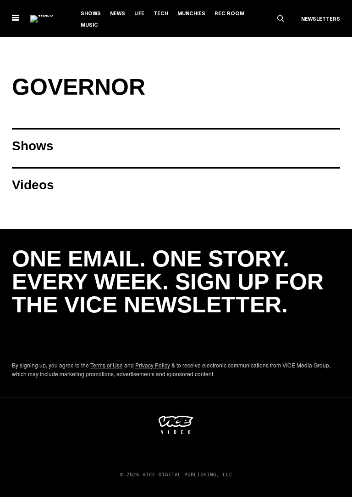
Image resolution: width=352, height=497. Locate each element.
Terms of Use (106, 365)
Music (89, 25)
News (117, 13)
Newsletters (320, 19)
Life (139, 13)
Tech (161, 13)
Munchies (191, 13)
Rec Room (229, 13)
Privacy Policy (152, 365)
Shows (91, 13)
